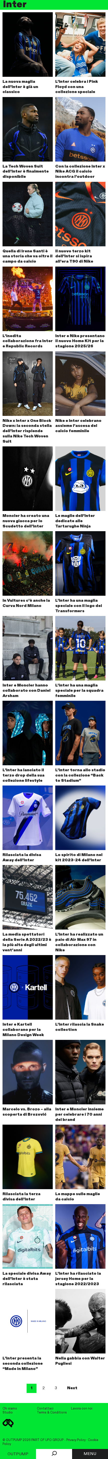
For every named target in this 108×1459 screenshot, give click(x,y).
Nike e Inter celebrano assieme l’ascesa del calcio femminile (78, 426)
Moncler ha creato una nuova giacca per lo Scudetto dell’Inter (26, 521)
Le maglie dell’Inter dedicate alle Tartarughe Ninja (75, 521)
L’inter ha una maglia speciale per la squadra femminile (79, 690)
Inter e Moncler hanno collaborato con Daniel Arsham (26, 690)
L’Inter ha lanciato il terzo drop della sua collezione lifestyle (23, 775)
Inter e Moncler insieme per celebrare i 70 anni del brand (79, 1114)
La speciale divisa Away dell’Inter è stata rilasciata (27, 1279)
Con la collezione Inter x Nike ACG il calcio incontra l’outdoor (80, 172)
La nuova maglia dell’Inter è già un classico (20, 87)
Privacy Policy (76, 1440)
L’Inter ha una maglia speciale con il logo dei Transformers (78, 606)
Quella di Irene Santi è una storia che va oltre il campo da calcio (27, 256)
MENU (90, 1454)
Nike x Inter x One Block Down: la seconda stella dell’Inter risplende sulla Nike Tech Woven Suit (27, 431)
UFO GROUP (54, 1440)
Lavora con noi (81, 1408)
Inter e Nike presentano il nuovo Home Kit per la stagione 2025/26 (80, 341)
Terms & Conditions (52, 1412)
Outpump (18, 1454)
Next (72, 1388)
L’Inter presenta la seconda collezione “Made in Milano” (23, 1363)
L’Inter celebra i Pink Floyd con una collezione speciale (76, 87)
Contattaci (45, 1408)
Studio (8, 1412)
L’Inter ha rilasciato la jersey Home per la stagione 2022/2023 (78, 1279)
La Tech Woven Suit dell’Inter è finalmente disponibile (26, 172)
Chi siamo (10, 1408)
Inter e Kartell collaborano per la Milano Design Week (23, 1030)
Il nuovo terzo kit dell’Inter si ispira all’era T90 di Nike (74, 256)
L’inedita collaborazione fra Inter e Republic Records (28, 341)
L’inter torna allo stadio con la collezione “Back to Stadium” (80, 775)
